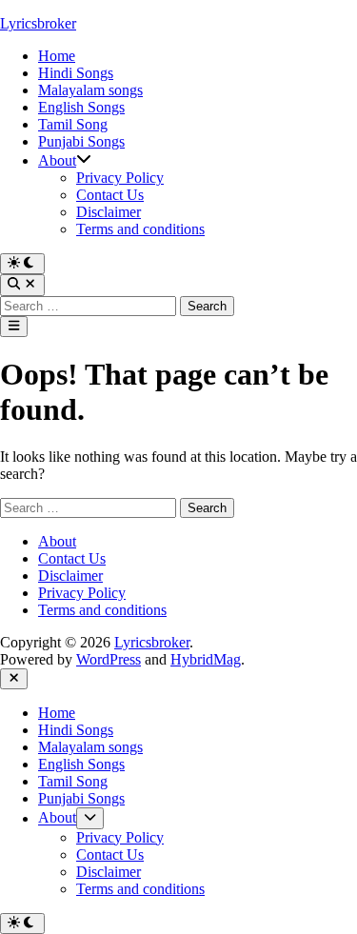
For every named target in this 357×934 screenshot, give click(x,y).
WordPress (108, 659)
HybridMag (205, 659)
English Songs (81, 107)
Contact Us (110, 195)
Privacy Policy (120, 177)
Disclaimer (108, 212)
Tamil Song (73, 124)
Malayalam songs (90, 90)
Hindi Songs (75, 73)
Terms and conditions (140, 229)
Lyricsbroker (38, 23)
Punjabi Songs (81, 141)
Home (56, 56)
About (57, 160)
